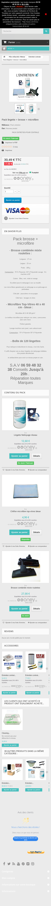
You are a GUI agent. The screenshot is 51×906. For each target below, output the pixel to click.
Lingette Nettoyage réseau (25, 435)
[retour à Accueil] (4, 56)
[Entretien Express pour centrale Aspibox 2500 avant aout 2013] (12, 769)
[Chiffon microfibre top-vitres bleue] (25, 491)
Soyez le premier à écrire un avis (25, 839)
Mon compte (8, 878)
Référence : (6, 125)
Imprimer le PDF (11, 142)
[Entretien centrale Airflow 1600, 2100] (35, 662)
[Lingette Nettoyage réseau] (25, 414)
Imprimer (8, 150)
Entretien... (6, 783)
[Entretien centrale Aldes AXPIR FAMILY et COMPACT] (12, 662)
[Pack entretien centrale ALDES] (19, 108)
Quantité (7, 188)
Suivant (38, 109)
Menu (10, 48)
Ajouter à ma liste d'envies (18, 218)
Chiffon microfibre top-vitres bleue (25, 511)
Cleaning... (6, 733)
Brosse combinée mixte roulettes (25, 588)
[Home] (4, 48)
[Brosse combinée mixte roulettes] (25, 567)
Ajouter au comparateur (38, 470)
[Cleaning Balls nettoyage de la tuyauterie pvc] (12, 719)
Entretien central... (9, 675)
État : (4, 128)
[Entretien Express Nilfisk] (35, 769)
